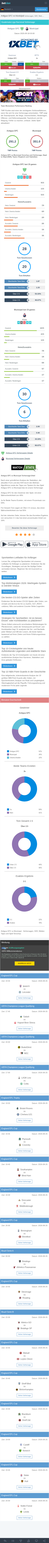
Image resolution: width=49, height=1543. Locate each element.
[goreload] (12, 84)
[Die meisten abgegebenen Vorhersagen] (28, 1541)
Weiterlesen (8, 577)
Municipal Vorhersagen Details (18, 459)
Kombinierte (41, 9)
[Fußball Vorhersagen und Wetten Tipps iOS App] (36, 544)
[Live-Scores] (36, 1541)
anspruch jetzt (24, 963)
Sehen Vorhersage (24, 998)
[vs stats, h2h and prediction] (24, 468)
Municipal (34, 28)
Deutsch (7, 9)
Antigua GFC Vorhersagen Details (19, 453)
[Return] (5, 1541)
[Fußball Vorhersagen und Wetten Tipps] (7, 2)
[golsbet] (12, 67)
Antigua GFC (13, 28)
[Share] (44, 1541)
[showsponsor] (24, 43)
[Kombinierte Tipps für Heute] (21, 1541)
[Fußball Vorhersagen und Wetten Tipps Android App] (12, 544)
